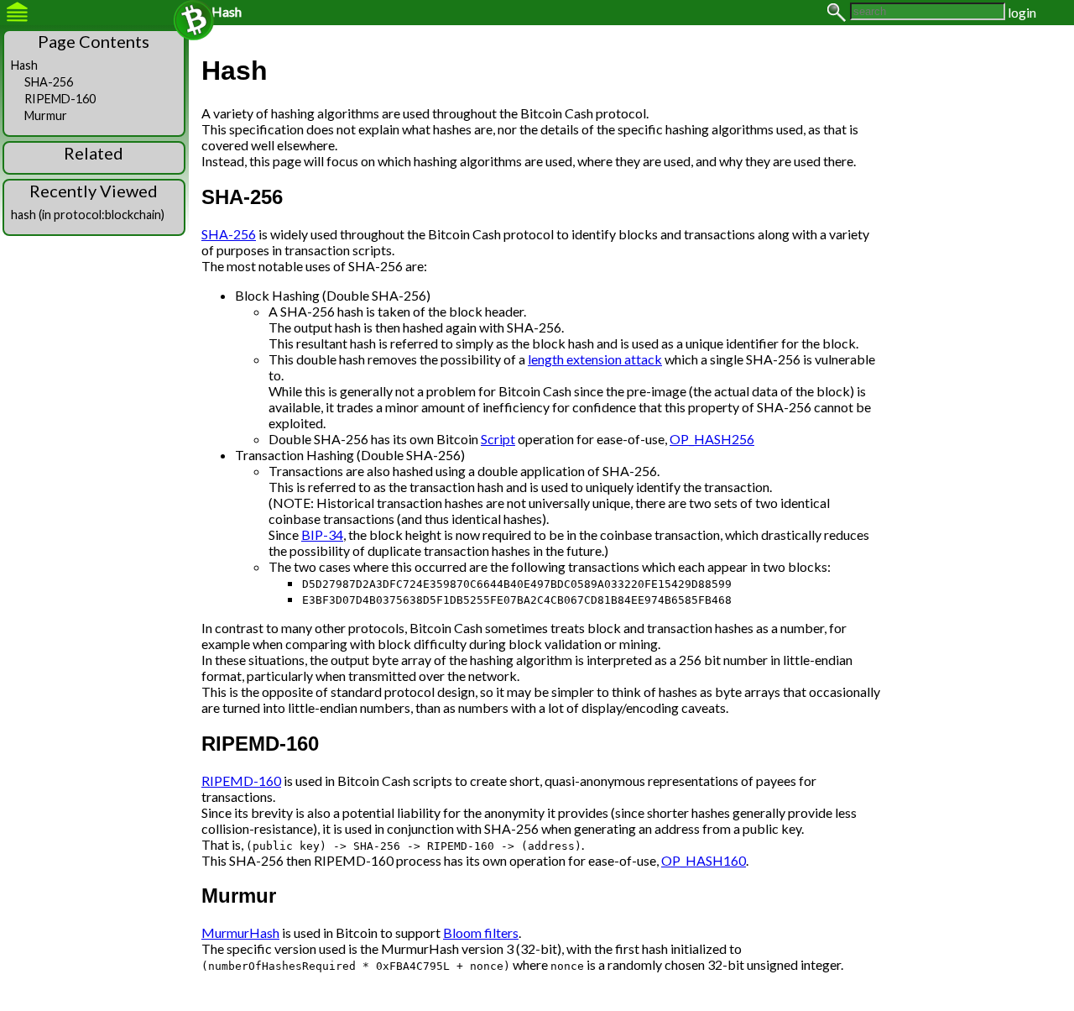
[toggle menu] (17, 12)
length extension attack (595, 359)
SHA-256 (228, 234)
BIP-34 (322, 534)
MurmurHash (240, 932)
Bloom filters (481, 932)
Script (498, 439)
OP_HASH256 (712, 439)
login (1022, 12)
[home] (193, 20)
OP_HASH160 (703, 860)
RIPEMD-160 (241, 780)
